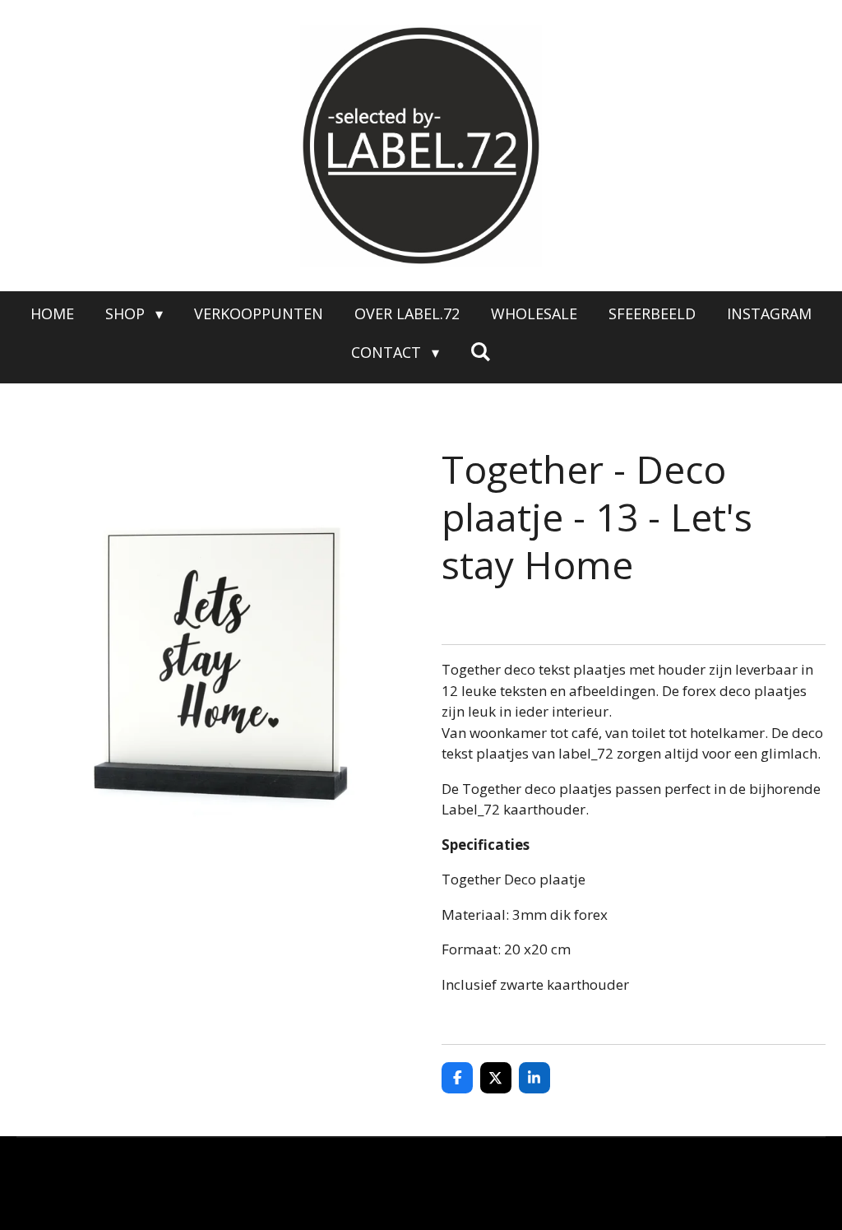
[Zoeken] (480, 351)
